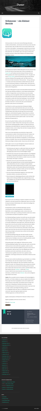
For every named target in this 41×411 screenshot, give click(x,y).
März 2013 (4, 368)
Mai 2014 (4, 348)
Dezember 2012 (5, 374)
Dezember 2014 (5, 343)
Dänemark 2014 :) (10, 385)
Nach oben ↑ (36, 408)
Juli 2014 (4, 347)
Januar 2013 (4, 372)
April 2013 (4, 367)
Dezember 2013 (5, 356)
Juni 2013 (4, 363)
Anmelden (4, 396)
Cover (11, 302)
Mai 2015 (4, 341)
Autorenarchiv (8, 314)
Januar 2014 (4, 354)
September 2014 (5, 345)
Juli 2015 (4, 339)
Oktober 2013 (5, 359)
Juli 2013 (4, 361)
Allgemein (29, 313)
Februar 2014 (5, 352)
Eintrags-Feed (5, 398)
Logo (14, 302)
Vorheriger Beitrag (30, 320)
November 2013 (5, 358)
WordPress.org (5, 402)
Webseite (22, 272)
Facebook (17, 269)
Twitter (27, 269)
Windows (35, 316)
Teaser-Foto (8, 73)
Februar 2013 (5, 370)
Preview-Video (11, 76)
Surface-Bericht (10, 387)
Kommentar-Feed (5, 400)
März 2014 (4, 350)
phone (28, 316)
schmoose (31, 316)
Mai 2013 (4, 365)
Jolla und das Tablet (11, 381)
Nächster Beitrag (30, 321)
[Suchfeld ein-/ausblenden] (38, 13)
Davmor (20, 4)
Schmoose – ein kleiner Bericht (17, 22)
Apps (32, 313)
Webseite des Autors (10, 314)
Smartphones (29, 314)
